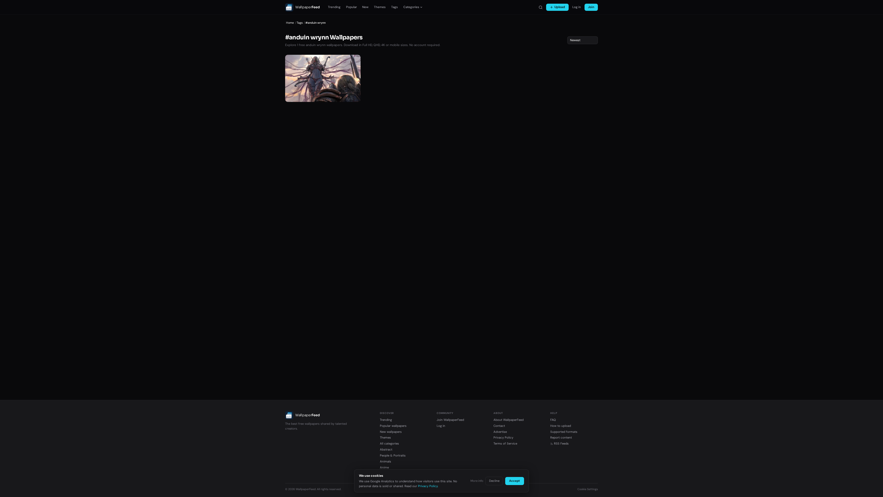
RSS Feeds (561, 443)
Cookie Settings (587, 489)
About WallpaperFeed (508, 420)
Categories (411, 7)
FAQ (553, 420)
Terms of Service (505, 443)
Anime (384, 467)
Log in (576, 7)
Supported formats (563, 432)
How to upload (560, 426)
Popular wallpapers (393, 426)
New (365, 7)
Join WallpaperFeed (450, 420)
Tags (394, 7)
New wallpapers (391, 432)
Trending (334, 7)
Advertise (500, 432)
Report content (561, 437)
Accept (514, 481)
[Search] (540, 7)
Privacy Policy (503, 437)
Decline (494, 481)
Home (290, 23)
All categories (389, 443)
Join (591, 7)
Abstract (386, 449)
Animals (385, 461)
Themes (380, 7)
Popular (351, 7)
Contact (499, 426)
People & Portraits (393, 455)
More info (476, 481)
